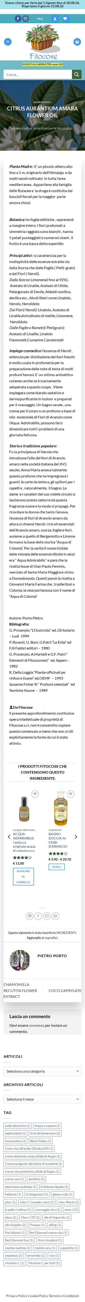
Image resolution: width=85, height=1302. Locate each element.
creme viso (14, 1179)
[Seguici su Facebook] (18, 18)
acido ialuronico (17, 1126)
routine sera (45, 1248)
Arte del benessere (45, 1133)
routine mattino (17, 1248)
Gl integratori (37, 1194)
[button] (55, 19)
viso (54, 1255)
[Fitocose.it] (42, 41)
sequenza (13, 1255)
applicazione (15, 1133)
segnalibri (51, 938)
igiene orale (62, 1194)
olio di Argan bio (57, 1217)
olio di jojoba (15, 1225)
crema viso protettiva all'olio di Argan (32, 1171)
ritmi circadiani (50, 1240)
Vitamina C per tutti (44, 1263)
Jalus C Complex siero (37, 1202)
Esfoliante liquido (54, 1187)
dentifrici (36, 1179)
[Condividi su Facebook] (38, 916)
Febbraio (13, 1194)
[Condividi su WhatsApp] (30, 916)
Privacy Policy (16, 1296)
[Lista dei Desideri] (66, 19)
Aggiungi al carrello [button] (23, 876)
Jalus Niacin (68, 1202)
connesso (36, 1025)
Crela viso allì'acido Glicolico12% (29, 1148)
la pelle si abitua (18, 1210)
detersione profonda (21, 1187)
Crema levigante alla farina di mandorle (33, 1164)
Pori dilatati (15, 1233)
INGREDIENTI (42, 102)
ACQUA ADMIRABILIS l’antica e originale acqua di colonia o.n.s (24, 842)
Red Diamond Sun (19, 1240)
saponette (69, 1248)
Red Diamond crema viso (48, 1233)
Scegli (56, 866)
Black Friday (40, 1141)
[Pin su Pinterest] (55, 916)
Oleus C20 (30, 1217)
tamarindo (35, 1255)
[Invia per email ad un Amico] (47, 916)
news (71, 1210)
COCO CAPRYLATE (65, 990)
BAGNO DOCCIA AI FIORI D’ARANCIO (58, 840)
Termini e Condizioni (64, 1296)
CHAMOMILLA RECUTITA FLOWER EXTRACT (20, 990)
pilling (55, 1225)
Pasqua (37, 1225)
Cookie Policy (38, 1296)
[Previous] (9, 846)
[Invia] (76, 74)
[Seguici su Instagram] (25, 18)
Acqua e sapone (47, 1126)
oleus (11, 1217)
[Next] (75, 846)
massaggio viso (47, 1210)
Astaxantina (15, 1141)
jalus (10, 1202)
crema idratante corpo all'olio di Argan (32, 1156)
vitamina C (14, 1263)
